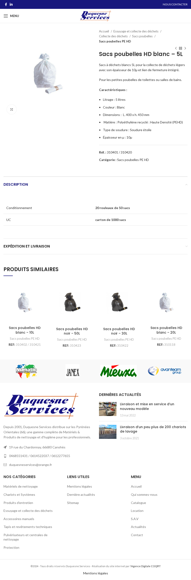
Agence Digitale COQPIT (146, 566)
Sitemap (73, 503)
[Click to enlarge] (11, 109)
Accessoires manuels (18, 519)
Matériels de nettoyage (20, 486)
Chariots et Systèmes (19, 494)
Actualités (138, 527)
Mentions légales (79, 486)
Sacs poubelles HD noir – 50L (72, 331)
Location (137, 511)
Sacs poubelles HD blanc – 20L (166, 330)
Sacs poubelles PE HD (115, 41)
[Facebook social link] (5, 4)
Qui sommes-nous (144, 494)
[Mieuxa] (118, 371)
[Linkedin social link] (11, 4)
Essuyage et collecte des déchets (136, 31)
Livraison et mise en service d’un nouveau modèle (147, 406)
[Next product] (185, 48)
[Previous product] (176, 48)
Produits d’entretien (18, 503)
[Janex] (72, 371)
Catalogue (138, 503)
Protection (11, 547)
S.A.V (135, 519)
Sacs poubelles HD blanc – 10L (25, 330)
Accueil (104, 31)
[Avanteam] (164, 371)
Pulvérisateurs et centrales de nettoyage (25, 537)
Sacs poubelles (142, 36)
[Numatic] (26, 371)
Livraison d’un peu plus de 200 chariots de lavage (153, 429)
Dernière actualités (81, 494)
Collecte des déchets (113, 36)
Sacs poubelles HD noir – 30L (119, 331)
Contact (137, 535)
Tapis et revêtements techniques (27, 527)
